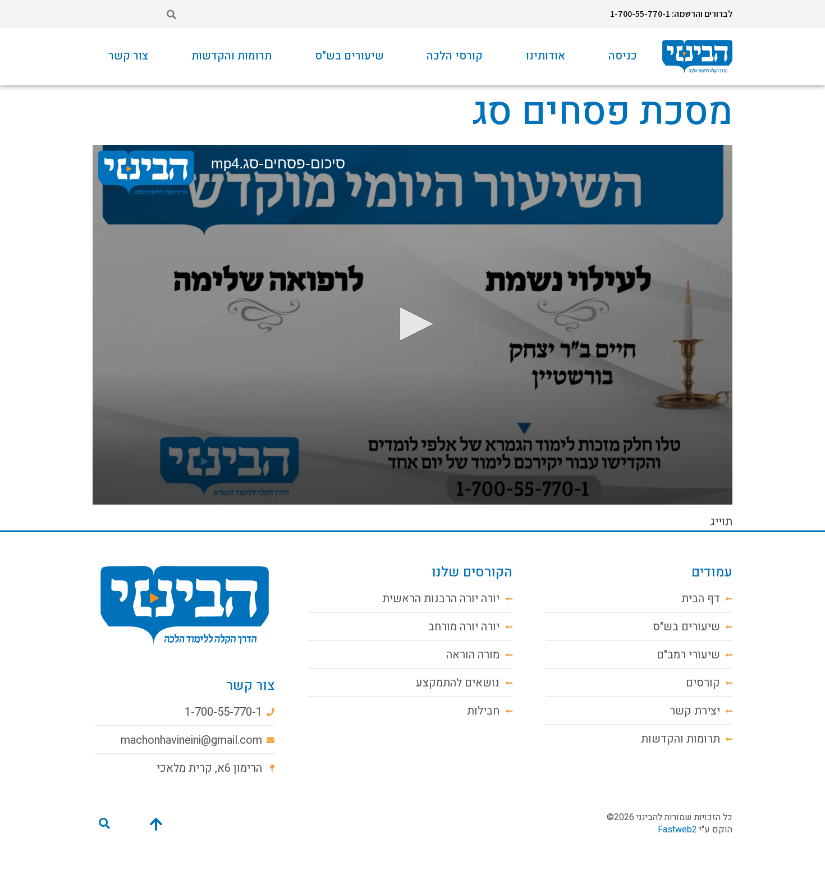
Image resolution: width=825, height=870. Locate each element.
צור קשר (128, 56)
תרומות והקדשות (231, 56)
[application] (412, 325)
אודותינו (545, 56)
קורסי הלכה (455, 56)
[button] (171, 14)
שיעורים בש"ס (349, 56)
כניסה (622, 56)
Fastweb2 (677, 829)
